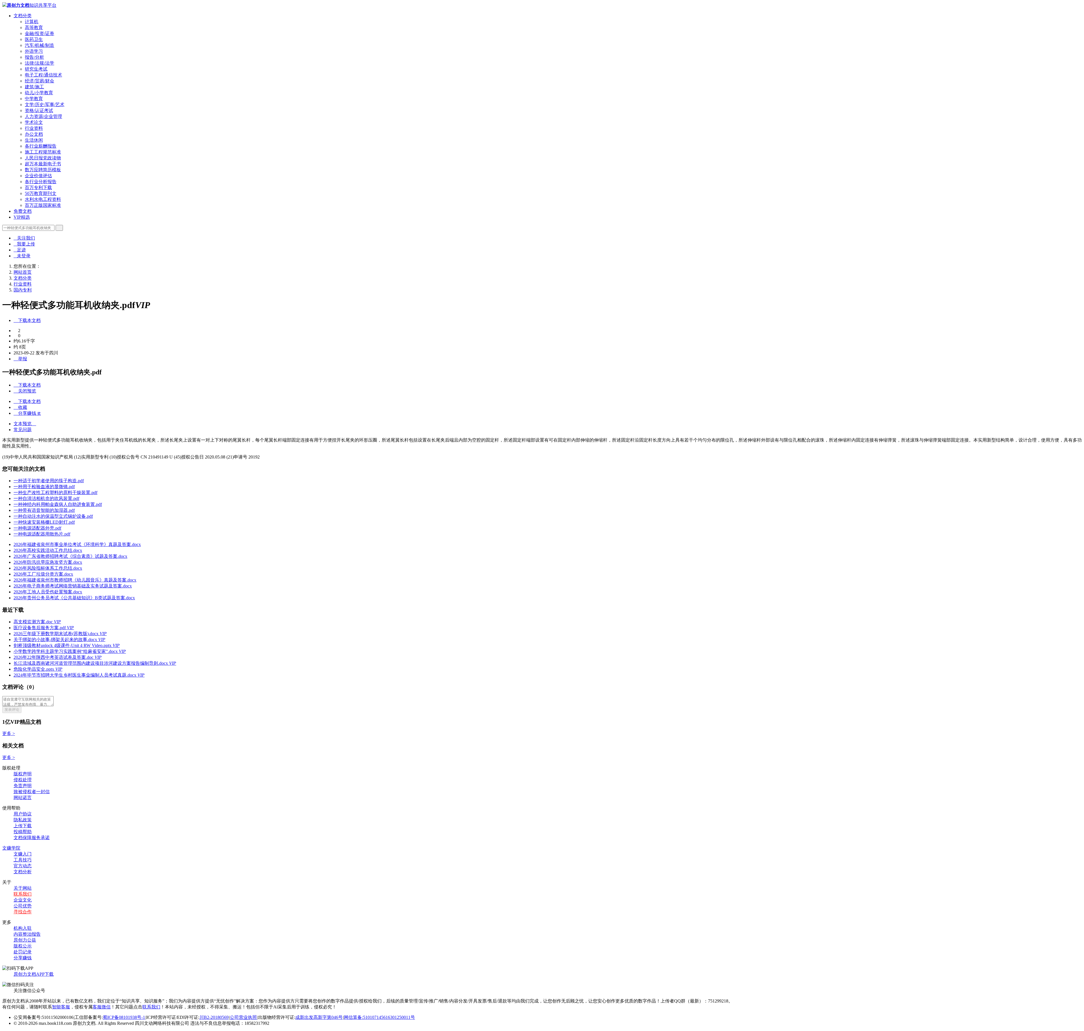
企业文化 (23, 900)
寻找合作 (23, 911)
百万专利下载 (38, 187)
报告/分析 (34, 57)
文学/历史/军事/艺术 (44, 104)
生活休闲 (34, 140)
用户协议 (23, 813)
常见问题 (23, 429)
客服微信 (102, 1006)
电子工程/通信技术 (43, 75)
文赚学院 (11, 848)
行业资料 (34, 128)
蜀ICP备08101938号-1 (124, 1017)
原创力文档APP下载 (34, 974)
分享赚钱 (23, 957)
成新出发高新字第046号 (319, 1017)
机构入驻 (23, 928)
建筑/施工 (34, 86)
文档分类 (23, 15)
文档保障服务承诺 (32, 837)
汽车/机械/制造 (39, 45)
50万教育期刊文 (40, 193)
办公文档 (34, 134)
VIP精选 (22, 217)
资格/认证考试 (39, 110)
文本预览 (25, 423)
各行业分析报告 (40, 181)
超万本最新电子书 (43, 163)
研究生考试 (36, 69)
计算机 (31, 21)
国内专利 (23, 290)
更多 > (8, 733)
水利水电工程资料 (43, 199)
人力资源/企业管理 (43, 116)
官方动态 (23, 865)
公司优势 (23, 905)
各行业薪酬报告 (40, 146)
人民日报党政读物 (43, 157)
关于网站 (23, 888)
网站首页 (23, 272)
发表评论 (12, 709)
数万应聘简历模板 (43, 169)
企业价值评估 (38, 175)
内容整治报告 (27, 934)
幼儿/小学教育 (39, 92)
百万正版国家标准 (43, 205)
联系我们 (23, 894)
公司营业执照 (243, 1017)
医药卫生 (34, 39)
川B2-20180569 (214, 1017)
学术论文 (34, 122)
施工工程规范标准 (43, 152)
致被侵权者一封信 (32, 791)
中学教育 (34, 98)
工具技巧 (23, 859)
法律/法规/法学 (39, 63)
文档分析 (23, 871)
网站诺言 (23, 797)
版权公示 (23, 946)
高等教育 (34, 27)
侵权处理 (23, 779)
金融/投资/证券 (39, 33)
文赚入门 (23, 854)
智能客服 (61, 1006)
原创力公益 (25, 940)
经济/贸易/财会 (39, 80)
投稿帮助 (23, 831)
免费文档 (23, 211)
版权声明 (23, 773)
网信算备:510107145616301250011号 (379, 1017)
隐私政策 (23, 819)
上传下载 (23, 825)
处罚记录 (23, 951)
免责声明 (23, 785)
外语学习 (34, 51)
